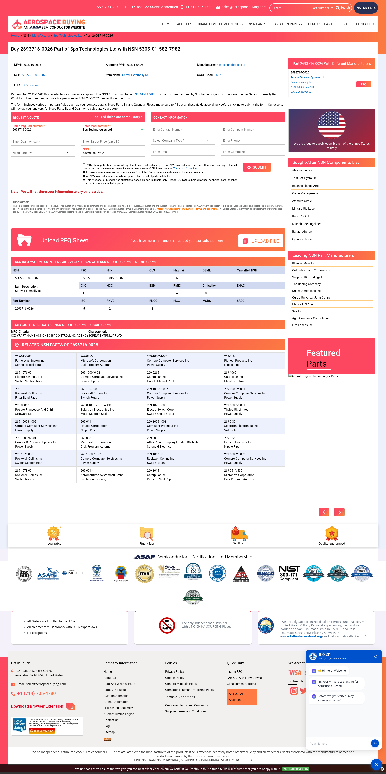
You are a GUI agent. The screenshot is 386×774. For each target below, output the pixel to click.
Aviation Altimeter (116, 696)
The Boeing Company (306, 284)
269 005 (152, 438)
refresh (376, 656)
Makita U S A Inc (303, 304)
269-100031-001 (91, 454)
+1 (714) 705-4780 (36, 693)
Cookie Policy (174, 678)
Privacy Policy (174, 671)
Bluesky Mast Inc (303, 263)
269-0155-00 (23, 356)
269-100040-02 (90, 372)
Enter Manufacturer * (97, 126)
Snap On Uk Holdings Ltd (308, 277)
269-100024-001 (234, 389)
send (375, 743)
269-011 (86, 421)
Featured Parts (321, 24)
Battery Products (115, 690)
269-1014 (153, 470)
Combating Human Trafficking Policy (189, 690)
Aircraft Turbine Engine (119, 714)
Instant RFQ (234, 671)
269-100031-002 (25, 421)
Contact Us (366, 24)
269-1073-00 (23, 470)
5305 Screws (29, 85)
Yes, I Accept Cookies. (296, 768)
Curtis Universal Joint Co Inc (311, 297)
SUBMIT (259, 167)
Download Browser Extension (37, 706)
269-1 (19, 389)
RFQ (363, 84)
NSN (86, 149)
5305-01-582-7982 (33, 75)
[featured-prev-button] (324, 512)
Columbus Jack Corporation (311, 270)
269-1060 (230, 372)
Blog (347, 24)
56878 (218, 75)
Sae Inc (297, 311)
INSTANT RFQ (366, 7)
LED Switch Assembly (118, 708)
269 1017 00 (155, 454)
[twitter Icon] (304, 690)
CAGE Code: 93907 (301, 91)
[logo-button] (54, 24)
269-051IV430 (233, 470)
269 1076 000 (24, 454)
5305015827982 (143, 94)
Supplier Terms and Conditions (185, 711)
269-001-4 (87, 470)
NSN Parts (258, 24)
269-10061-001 (156, 421)
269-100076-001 (25, 438)
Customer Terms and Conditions (187, 705)
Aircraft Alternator (116, 702)
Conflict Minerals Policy (181, 684)
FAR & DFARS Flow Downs (244, 678)
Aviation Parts (287, 24)
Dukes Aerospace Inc (306, 291)
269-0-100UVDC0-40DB (96, 405)
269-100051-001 (157, 356)
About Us (184, 24)
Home (166, 24)
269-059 (229, 356)
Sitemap (109, 732)
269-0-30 (229, 421)
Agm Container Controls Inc (311, 318)
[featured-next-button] (339, 512)
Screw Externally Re (135, 75)
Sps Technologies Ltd (67, 35)
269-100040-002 (157, 389)
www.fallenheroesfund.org (301, 636)
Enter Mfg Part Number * (29, 126)
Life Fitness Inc (302, 325)
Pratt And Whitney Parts (119, 684)
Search (345, 7)
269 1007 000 (89, 389)
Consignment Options (241, 684)
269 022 (229, 438)
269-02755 (87, 356)
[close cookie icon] (382, 769)
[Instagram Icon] (293, 690)
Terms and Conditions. (186, 168)
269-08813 (22, 405)
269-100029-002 (234, 454)
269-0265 (153, 372)
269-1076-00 (23, 372)
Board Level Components (219, 24)
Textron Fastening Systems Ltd (307, 77)
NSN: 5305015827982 (303, 86)
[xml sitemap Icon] (107, 738)
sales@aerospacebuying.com (46, 684)
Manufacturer (41, 35)
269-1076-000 (156, 405)
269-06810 (87, 438)
